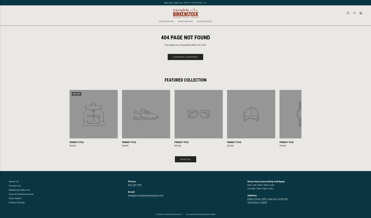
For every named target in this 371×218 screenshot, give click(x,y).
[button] (75, 119)
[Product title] (94, 114)
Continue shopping (185, 57)
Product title (77, 142)
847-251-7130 (171, 2)
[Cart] (361, 13)
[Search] (348, 13)
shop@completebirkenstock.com (146, 195)
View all (185, 159)
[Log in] (354, 13)
